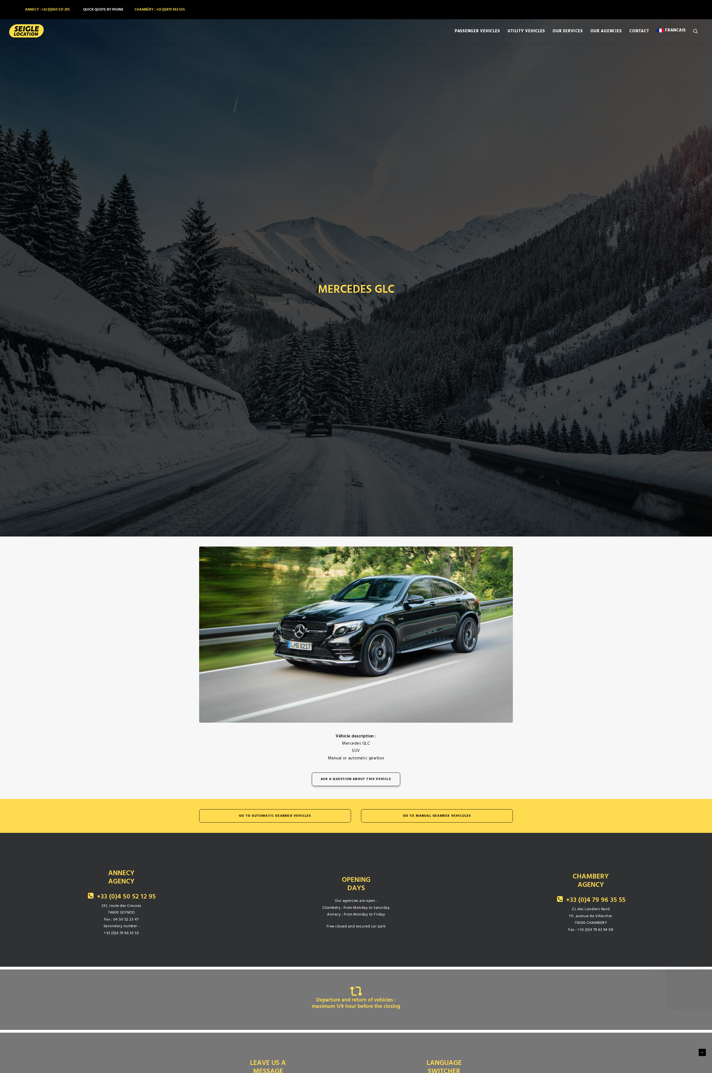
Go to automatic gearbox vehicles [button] (275, 816)
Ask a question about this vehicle (356, 779)
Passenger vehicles (477, 31)
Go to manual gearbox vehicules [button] (437, 816)
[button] (698, 31)
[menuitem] (46, 9)
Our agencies (606, 31)
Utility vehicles (526, 31)
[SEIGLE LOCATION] (26, 31)
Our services (568, 31)
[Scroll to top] (702, 1052)
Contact (639, 31)
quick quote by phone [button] (103, 10)
